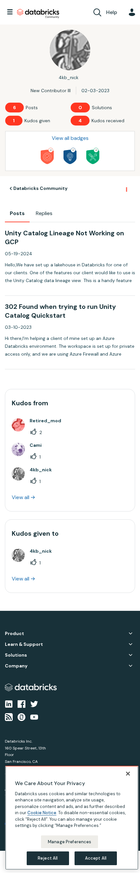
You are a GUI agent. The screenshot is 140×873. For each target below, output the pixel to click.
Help (111, 12)
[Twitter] (34, 703)
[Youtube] (34, 717)
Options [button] (126, 188)
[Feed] (9, 717)
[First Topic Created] (70, 156)
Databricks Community (38, 14)
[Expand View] (130, 633)
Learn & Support (24, 644)
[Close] (128, 773)
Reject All (48, 858)
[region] (71, 818)
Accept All (95, 858)
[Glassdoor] (21, 717)
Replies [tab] (44, 213)
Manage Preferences (69, 842)
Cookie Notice (41, 812)
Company (16, 666)
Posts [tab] (17, 213)
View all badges (70, 138)
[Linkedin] (9, 703)
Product (14, 633)
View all (20, 497)
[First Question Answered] (93, 156)
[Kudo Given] (47, 156)
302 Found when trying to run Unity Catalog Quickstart (60, 311)
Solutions (16, 655)
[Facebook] (21, 703)
